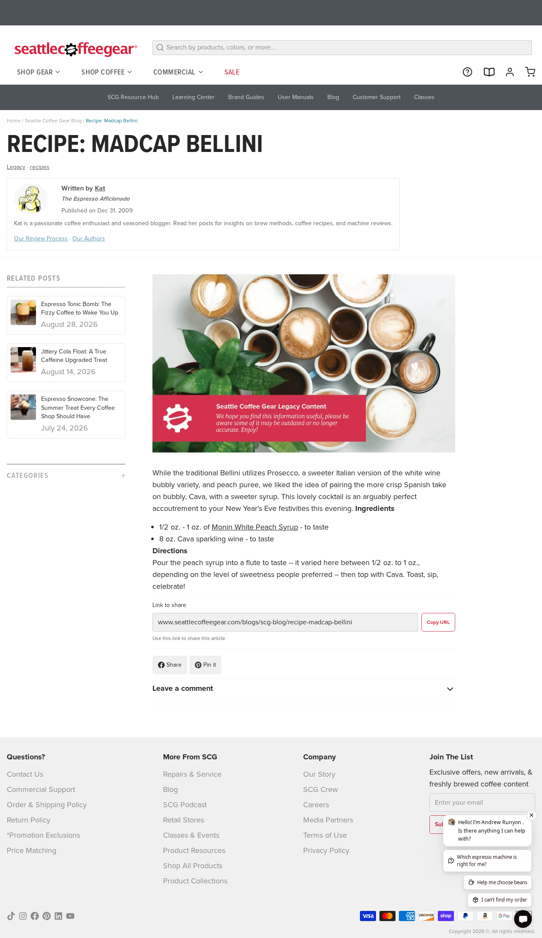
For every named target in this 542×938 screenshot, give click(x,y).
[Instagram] (23, 916)
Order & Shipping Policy (47, 804)
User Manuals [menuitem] (296, 97)
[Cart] (526, 72)
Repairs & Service (192, 774)
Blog (170, 789)
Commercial (174, 71)
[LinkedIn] (58, 916)
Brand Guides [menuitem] (246, 97)
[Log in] (506, 72)
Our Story (319, 774)
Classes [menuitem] (424, 97)
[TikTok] (11, 916)
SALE (232, 71)
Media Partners (328, 819)
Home (14, 120)
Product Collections (195, 880)
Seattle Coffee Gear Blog (53, 120)
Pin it (209, 664)
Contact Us (25, 774)
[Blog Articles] (485, 72)
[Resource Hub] (464, 72)
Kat (100, 188)
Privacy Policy (326, 850)
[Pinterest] (46, 916)
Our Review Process (41, 238)
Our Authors (88, 238)
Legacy (16, 167)
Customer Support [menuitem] (377, 97)
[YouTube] (70, 916)
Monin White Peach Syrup (255, 526)
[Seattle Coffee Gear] (74, 49)
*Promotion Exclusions (43, 835)
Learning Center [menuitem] (193, 97)
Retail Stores (183, 819)
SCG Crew (320, 789)
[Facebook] (34, 916)
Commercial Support (41, 789)
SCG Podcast (185, 804)
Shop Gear (35, 71)
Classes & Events (191, 835)
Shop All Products (192, 865)
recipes (40, 167)
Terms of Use (325, 835)
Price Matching (31, 850)
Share (174, 664)
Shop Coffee (102, 71)
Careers (316, 804)
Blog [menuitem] (333, 97)
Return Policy (28, 819)
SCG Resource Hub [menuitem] (133, 97)
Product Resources (194, 850)
